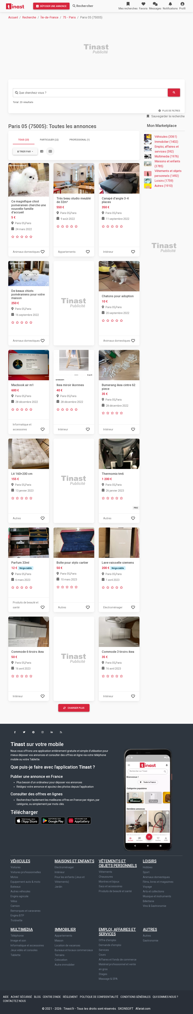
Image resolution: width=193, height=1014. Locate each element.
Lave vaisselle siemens (118, 562)
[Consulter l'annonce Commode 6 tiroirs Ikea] (28, 631)
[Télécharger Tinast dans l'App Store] (27, 820)
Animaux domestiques (156, 877)
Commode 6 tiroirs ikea (27, 652)
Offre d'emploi (107, 940)
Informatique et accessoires (27, 945)
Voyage (147, 886)
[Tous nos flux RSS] (60, 732)
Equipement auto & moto (25, 881)
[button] (182, 6)
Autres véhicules (20, 891)
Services (104, 949)
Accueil (13, 17)
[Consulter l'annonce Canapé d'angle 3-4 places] (119, 178)
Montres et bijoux (109, 881)
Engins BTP (17, 915)
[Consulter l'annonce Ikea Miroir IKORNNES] (74, 365)
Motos (14, 877)
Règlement (70, 996)
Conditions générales (135, 996)
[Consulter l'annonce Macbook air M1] (28, 365)
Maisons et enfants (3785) (167, 164)
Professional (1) (80, 139)
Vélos (14, 901)
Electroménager (64, 867)
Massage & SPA (108, 978)
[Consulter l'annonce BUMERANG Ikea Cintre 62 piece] (119, 365)
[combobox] (90, 92)
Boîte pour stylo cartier (72, 562)
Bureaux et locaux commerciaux (74, 950)
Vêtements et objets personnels (118, 863)
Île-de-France (49, 17)
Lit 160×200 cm (21, 474)
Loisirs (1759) (164, 180)
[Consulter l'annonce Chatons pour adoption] (119, 276)
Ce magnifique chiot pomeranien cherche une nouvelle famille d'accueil (28, 207)
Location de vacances (67, 945)
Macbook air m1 (22, 385)
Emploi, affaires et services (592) (167, 149)
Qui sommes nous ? (165, 996)
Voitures (16, 867)
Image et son (18, 940)
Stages (103, 974)
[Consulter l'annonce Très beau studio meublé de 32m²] (74, 178)
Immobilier (65, 929)
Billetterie (148, 901)
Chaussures (106, 876)
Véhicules (20, 861)
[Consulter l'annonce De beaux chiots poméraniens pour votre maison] (28, 273)
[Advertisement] (98, 49)
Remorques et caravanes (26, 910)
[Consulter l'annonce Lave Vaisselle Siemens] (119, 542)
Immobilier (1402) (166, 142)
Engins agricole (19, 896)
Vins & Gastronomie (154, 905)
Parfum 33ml (20, 562)
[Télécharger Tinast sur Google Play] (53, 820)
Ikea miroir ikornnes (70, 385)
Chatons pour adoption (118, 296)
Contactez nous (14, 1001)
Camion (15, 905)
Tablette (16, 955)
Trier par (25, 151)
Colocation (61, 959)
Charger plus (76, 708)
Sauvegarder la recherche (168, 116)
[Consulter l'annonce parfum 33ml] (28, 542)
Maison (59, 940)
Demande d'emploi (110, 945)
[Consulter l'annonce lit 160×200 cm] (28, 453)
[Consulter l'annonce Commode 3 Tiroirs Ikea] (119, 631)
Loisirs (149, 861)
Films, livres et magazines (158, 881)
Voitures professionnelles (26, 872)
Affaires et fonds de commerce (117, 959)
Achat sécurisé (22, 996)
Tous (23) (23, 139)
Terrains (59, 955)
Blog (37, 996)
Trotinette (16, 920)
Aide (6, 996)
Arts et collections (153, 891)
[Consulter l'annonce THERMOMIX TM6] (119, 453)
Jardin (58, 886)
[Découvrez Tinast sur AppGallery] (79, 820)
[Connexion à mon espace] (42, 252)
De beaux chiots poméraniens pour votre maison (28, 294)
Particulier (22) (49, 139)
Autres (150, 929)
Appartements (63, 935)
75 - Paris (69, 17)
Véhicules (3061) (166, 136)
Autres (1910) (164, 186)
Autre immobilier (65, 964)
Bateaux (16, 886)
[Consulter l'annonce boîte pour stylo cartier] (74, 542)
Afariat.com (143, 1008)
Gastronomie (150, 940)
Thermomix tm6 (113, 474)
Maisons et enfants (74, 861)
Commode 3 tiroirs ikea (118, 652)
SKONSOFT (126, 1008)
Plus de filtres (171, 110)
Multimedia (22, 929)
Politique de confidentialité (99, 996)
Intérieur (60, 872)
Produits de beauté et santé (115, 891)
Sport (146, 872)
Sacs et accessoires (110, 886)
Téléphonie (17, 935)
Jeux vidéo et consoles (24, 950)
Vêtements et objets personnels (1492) (168, 173)
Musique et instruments (157, 896)
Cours (102, 954)
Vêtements (105, 871)
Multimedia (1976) (167, 156)
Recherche (29, 17)
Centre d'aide (52, 996)
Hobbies (147, 867)
